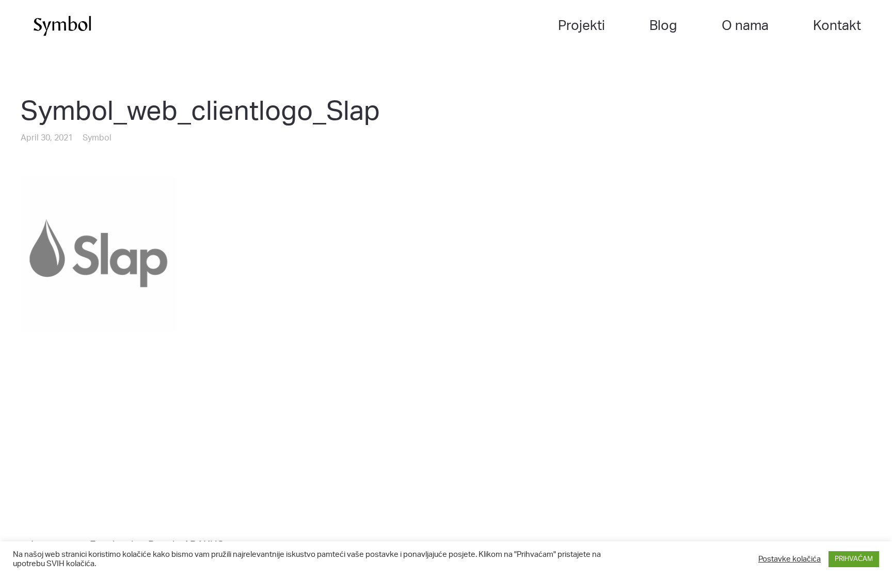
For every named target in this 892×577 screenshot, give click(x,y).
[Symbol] (62, 25)
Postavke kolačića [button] (789, 559)
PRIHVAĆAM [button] (854, 559)
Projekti (581, 26)
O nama (745, 26)
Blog (663, 26)
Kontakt (837, 26)
